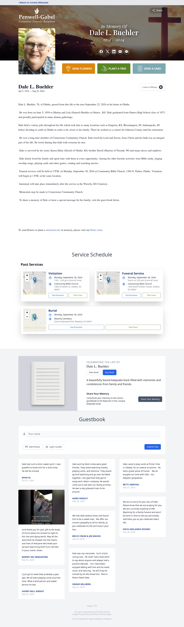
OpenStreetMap (95, 619)
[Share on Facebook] (101, 51)
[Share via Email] (120, 51)
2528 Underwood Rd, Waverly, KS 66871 (73, 321)
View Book (94, 372)
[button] (35, 280)
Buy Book (109, 372)
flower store (96, 230)
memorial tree (53, 230)
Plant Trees (77, 295)
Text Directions (58, 295)
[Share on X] (107, 51)
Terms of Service (100, 614)
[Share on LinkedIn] (113, 51)
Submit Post (152, 446)
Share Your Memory (150, 399)
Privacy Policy (83, 614)
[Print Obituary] (126, 51)
